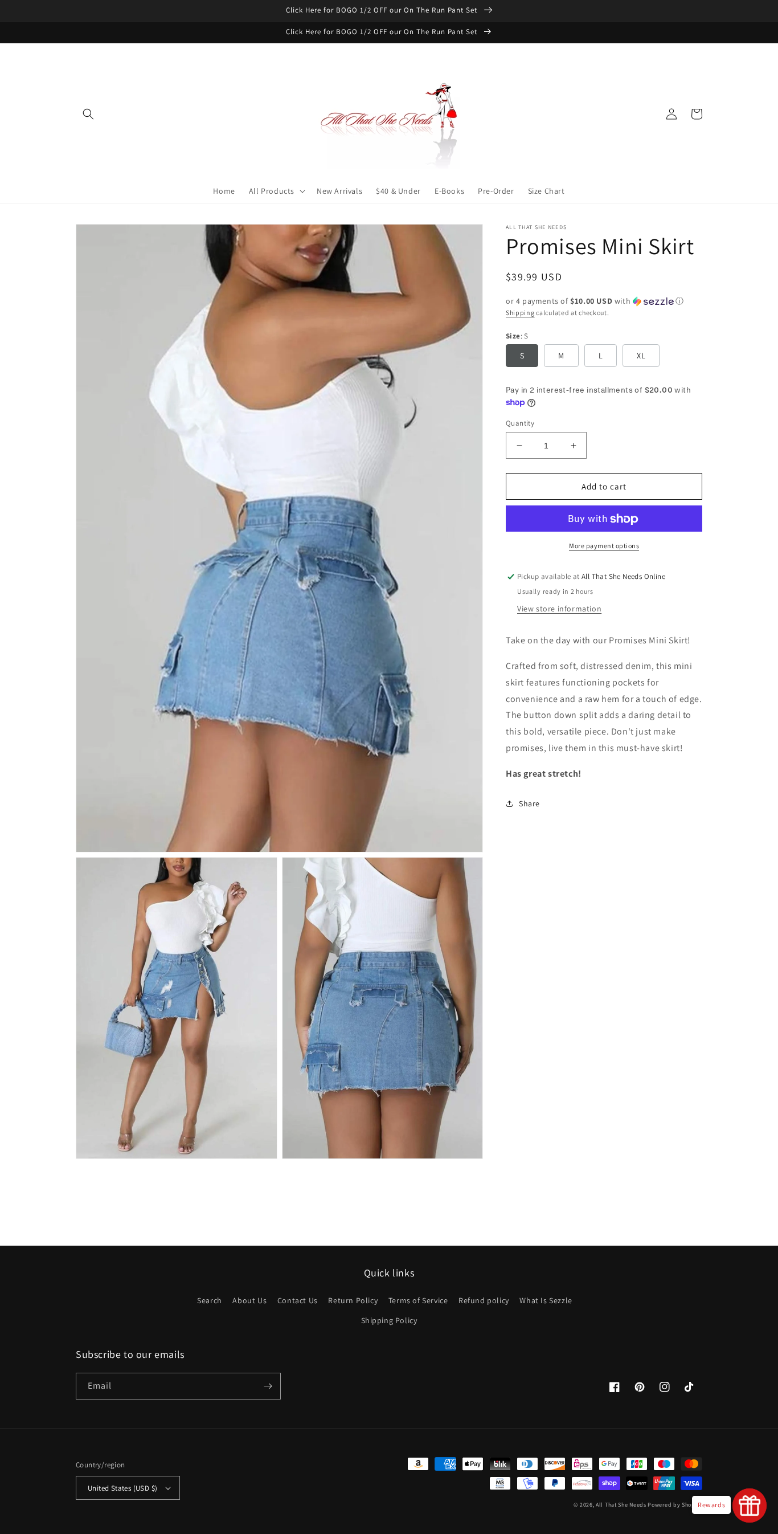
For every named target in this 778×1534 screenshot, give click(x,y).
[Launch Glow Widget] (749, 1505)
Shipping (520, 312)
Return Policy (353, 1300)
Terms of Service (418, 1300)
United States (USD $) (122, 1488)
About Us (249, 1300)
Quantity (520, 423)
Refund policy (483, 1300)
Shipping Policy (389, 1320)
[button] (88, 114)
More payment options (604, 546)
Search (209, 1300)
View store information (559, 608)
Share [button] (529, 803)
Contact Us (297, 1300)
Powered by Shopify (675, 1504)
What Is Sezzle (545, 1300)
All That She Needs (621, 1504)
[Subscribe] (267, 1386)
